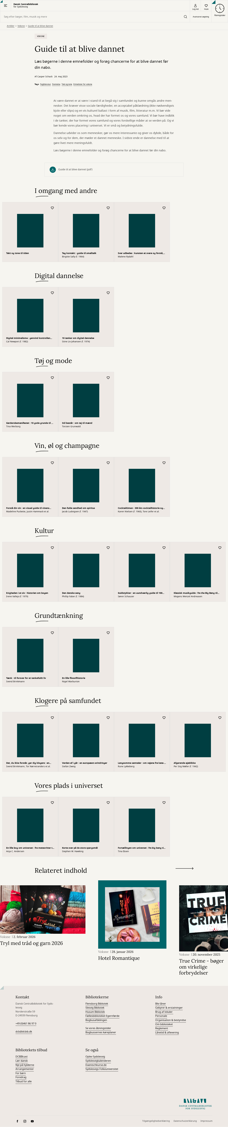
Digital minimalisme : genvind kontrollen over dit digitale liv (28, 338)
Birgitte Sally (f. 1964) (73, 257)
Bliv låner (160, 1004)
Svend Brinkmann (15, 681)
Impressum (206, 1121)
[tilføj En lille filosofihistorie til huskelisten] (108, 633)
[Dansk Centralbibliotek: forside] (195, 1104)
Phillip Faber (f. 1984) (73, 596)
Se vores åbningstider (98, 1028)
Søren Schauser (126, 596)
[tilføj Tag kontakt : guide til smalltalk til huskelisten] (108, 208)
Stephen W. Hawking (72, 851)
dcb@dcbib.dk (24, 1032)
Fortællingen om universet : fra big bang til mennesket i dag (141, 848)
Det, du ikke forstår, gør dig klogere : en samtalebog (27, 763)
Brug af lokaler (164, 1012)
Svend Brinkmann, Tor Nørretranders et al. (28, 766)
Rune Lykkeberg (126, 766)
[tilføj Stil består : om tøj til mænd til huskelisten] (108, 378)
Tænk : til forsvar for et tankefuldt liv (26, 678)
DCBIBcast (22, 1057)
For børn (21, 1073)
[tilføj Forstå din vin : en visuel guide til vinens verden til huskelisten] (52, 463)
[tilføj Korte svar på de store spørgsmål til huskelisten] (108, 803)
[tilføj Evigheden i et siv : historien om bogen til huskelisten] (52, 548)
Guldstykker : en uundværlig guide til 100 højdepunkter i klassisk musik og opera (140, 593)
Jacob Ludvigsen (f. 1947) (75, 511)
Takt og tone (67, 84)
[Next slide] (184, 869)
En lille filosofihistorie (73, 678)
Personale (161, 1016)
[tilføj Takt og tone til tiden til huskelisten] (52, 208)
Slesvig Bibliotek (94, 1008)
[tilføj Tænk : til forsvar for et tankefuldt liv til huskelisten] (52, 633)
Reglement (161, 1028)
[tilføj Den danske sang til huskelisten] (108, 548)
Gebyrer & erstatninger (169, 1008)
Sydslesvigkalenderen (98, 1061)
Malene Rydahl (125, 257)
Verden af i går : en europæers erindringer (84, 763)
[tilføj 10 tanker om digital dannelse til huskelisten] (108, 293)
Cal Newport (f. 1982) (17, 341)
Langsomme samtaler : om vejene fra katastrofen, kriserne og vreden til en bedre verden (141, 763)
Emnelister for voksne (82, 84)
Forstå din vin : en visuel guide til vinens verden (27, 508)
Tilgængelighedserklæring (156, 1121)
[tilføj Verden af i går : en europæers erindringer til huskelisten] (108, 718)
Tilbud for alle (24, 1081)
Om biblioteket (164, 1024)
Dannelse (56, 84)
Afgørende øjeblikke (185, 763)
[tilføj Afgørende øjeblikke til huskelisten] (220, 718)
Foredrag (21, 1077)
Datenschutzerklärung (185, 1121)
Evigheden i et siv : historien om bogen (27, 593)
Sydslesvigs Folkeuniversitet (101, 1069)
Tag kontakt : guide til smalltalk (79, 253)
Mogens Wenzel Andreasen (188, 596)
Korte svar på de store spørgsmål (80, 848)
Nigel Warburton (71, 681)
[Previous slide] (184, 874)
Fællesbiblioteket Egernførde (102, 1016)
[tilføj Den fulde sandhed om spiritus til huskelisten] (108, 463)
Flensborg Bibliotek (96, 1004)
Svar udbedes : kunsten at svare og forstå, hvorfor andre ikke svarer (140, 254)
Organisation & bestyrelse (170, 1020)
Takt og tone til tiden (17, 253)
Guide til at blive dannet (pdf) (75, 169)
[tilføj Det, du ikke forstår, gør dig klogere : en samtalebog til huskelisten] (52, 718)
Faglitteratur (45, 84)
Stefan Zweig (69, 766)
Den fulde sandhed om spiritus (78, 508)
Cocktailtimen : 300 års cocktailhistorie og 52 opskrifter (140, 508)
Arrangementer (25, 1069)
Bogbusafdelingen (96, 1020)
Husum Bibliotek (95, 1012)
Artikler (10, 26)
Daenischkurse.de (96, 1065)
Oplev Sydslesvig (95, 1057)
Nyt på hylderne (25, 1065)
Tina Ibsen (123, 851)
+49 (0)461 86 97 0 (26, 1023)
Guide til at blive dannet (40, 26)
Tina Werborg (13, 426)
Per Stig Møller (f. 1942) (186, 766)
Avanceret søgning (201, 16)
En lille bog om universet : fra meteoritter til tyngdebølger (30, 848)
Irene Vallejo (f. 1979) (17, 596)
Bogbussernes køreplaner (100, 1032)
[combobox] (95, 16)
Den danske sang (71, 593)
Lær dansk (22, 1061)
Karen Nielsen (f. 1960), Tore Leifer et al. (138, 511)
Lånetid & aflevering (167, 1032)
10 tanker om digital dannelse (78, 338)
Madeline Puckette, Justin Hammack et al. (27, 511)
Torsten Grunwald (71, 426)
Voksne (21, 26)
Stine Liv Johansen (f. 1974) (76, 341)
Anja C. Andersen (15, 851)
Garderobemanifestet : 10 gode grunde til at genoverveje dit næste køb (30, 423)
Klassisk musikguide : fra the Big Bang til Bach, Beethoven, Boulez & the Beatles (195, 593)
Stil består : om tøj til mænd (77, 423)
